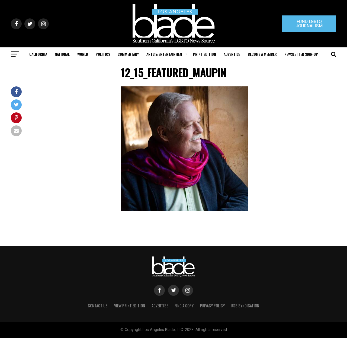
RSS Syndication (245, 305)
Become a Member (262, 54)
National (62, 54)
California (38, 54)
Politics (103, 54)
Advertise (232, 54)
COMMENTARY (128, 54)
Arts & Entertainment (165, 54)
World (82, 54)
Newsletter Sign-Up (301, 54)
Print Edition (204, 54)
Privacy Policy (212, 305)
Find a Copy (184, 305)
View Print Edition (129, 305)
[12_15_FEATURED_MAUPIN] (184, 209)
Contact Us (98, 305)
